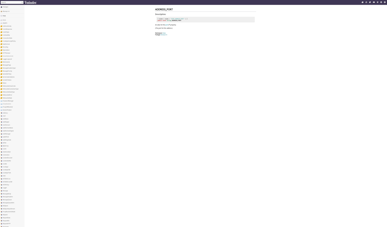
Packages (5, 7)
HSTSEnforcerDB (7, 182)
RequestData (6, 218)
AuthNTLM (6, 137)
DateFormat (6, 44)
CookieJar (5, 167)
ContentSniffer (7, 161)
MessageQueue (7, 200)
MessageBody (7, 194)
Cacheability (6, 35)
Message (5, 191)
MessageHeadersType (9, 68)
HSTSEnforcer (6, 179)
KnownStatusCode (8, 56)
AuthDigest (6, 122)
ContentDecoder (7, 158)
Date (4, 176)
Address (5, 113)
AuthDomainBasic (8, 128)
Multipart (5, 206)
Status (4, 83)
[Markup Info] (384, 2)
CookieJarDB (6, 170)
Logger (5, 188)
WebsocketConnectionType (11, 89)
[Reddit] (381, 2)
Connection (6, 155)
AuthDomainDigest (8, 131)
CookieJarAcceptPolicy (9, 41)
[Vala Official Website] (362, 2)
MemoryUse (6, 62)
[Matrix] (370, 2)
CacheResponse (7, 29)
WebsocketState (7, 98)
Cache (4, 149)
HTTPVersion (6, 53)
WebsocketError (7, 95)
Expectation (6, 50)
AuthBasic (5, 119)
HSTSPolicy (6, 185)
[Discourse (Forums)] (366, 2)
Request (5, 215)
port (166, 25)
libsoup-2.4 (6, 11)
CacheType (6, 32)
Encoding (5, 47)
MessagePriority (7, 71)
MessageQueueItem (8, 203)
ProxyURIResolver (8, 107)
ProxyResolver (7, 104)
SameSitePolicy (7, 74)
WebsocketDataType (9, 92)
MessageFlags (7, 65)
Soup (164, 33)
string (169, 20)
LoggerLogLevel (7, 59)
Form (4, 20)
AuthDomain (6, 125)
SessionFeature (7, 110)
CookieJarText (7, 173)
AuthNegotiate (7, 140)
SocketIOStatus (7, 80)
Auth (4, 116)
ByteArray (5, 146)
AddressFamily (7, 26)
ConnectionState (7, 38)
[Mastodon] (377, 2)
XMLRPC (5, 23)
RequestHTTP (6, 223)
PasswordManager (8, 101)
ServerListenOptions (8, 77)
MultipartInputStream (9, 209)
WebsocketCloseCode (9, 86)
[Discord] (374, 2)
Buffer (4, 143)
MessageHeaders (8, 197)
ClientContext (6, 152)
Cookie (5, 164)
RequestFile (6, 221)
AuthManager (6, 134)
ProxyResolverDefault (9, 212)
